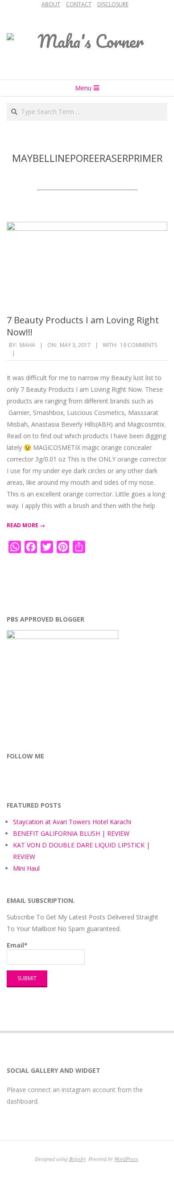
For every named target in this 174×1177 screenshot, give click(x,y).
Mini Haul (26, 868)
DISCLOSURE (112, 4)
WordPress (126, 1158)
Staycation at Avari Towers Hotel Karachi (72, 821)
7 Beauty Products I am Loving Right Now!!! (83, 326)
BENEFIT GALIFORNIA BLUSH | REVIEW (71, 833)
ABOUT (50, 4)
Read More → (26, 525)
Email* (17, 945)
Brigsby (77, 1158)
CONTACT (78, 4)
